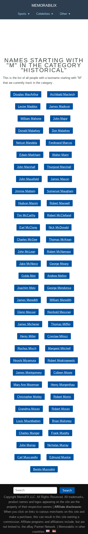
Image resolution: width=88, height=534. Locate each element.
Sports (22, 13)
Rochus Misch (27, 348)
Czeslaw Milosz (57, 336)
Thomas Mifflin (60, 324)
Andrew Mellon (57, 276)
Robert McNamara (59, 251)
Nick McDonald (59, 227)
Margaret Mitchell (59, 348)
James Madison (59, 106)
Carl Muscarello (27, 457)
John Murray (27, 445)
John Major (60, 118)
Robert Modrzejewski (61, 360)
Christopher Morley (29, 396)
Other (63, 13)
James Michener (28, 324)
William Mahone (31, 118)
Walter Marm (60, 155)
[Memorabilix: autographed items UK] (48, 531)
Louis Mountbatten (28, 421)
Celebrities (43, 13)
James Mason (60, 179)
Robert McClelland (59, 215)
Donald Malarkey (29, 130)
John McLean (26, 251)
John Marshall (26, 167)
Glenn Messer (26, 312)
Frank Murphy (60, 433)
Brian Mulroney (62, 421)
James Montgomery (29, 372)
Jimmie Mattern (25, 191)
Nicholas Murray (58, 445)
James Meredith (27, 300)
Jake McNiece (28, 263)
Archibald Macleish (62, 94)
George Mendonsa (59, 288)
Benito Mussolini (44, 469)
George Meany (59, 263)
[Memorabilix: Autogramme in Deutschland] (54, 531)
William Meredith (60, 300)
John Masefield (29, 179)
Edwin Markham (29, 155)
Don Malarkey (61, 130)
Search (67, 490)
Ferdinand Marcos (60, 142)
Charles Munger (29, 433)
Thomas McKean (60, 239)
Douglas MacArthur (25, 94)
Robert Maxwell (60, 203)
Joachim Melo (26, 288)
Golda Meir (28, 276)
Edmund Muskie (60, 457)
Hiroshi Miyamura (24, 360)
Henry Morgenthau (63, 384)
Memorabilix (44, 5)
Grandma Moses (29, 409)
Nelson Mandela (26, 142)
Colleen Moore (62, 372)
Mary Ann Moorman (26, 384)
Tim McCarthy (26, 215)
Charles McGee (27, 239)
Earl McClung (28, 227)
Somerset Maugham (60, 191)
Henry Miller (28, 336)
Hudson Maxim (28, 203)
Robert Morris (62, 396)
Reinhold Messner (59, 312)
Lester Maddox (27, 106)
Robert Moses (61, 409)
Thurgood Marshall (59, 167)
